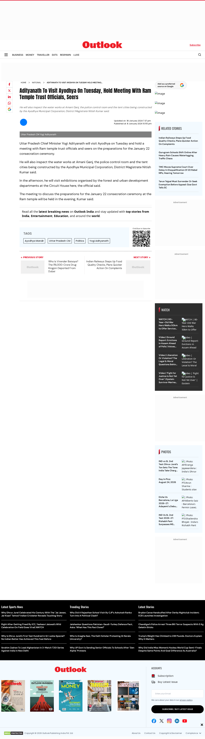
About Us (136, 733)
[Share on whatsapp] (9, 103)
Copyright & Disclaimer (170, 733)
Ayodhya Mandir (34, 240)
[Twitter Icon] (161, 720)
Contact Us (149, 733)
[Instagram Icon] (169, 720)
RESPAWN (65, 54)
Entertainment (41, 216)
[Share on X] (9, 91)
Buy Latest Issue (168, 682)
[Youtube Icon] (184, 720)
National (36, 82)
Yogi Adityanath (99, 240)
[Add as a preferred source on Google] (9, 109)
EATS (54, 54)
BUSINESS (17, 54)
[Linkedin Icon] (177, 720)
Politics (80, 240)
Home (23, 82)
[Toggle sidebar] (6, 54)
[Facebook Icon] (153, 720)
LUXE (76, 54)
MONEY (30, 54)
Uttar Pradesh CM (59, 240)
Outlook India (84, 211)
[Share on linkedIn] (9, 97)
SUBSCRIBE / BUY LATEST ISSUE (177, 709)
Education (61, 216)
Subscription (165, 676)
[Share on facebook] (9, 84)
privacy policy (186, 700)
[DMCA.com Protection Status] (13, 733)
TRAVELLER (43, 54)
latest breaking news (54, 211)
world (96, 216)
